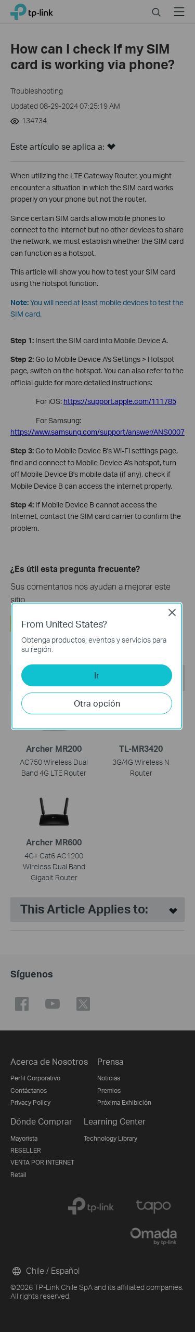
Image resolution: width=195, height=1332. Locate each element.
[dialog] (97, 666)
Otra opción (97, 703)
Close (172, 612)
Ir (96, 675)
